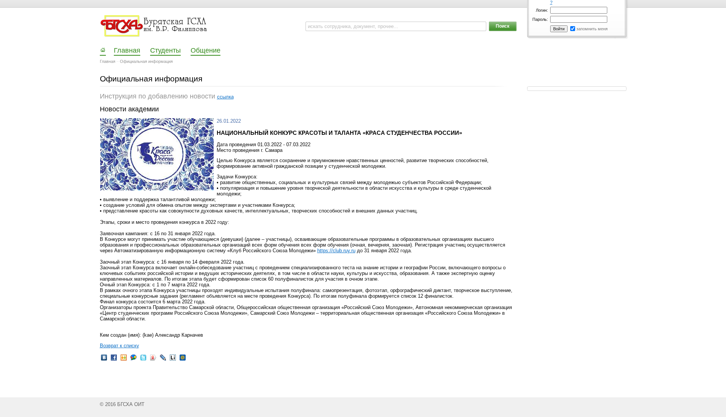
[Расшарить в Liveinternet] (173, 360)
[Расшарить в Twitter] (143, 360)
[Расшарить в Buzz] (133, 360)
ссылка (225, 97)
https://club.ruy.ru (336, 250)
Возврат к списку (119, 345)
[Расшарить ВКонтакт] (104, 360)
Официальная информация (146, 61)
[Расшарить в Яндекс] (153, 360)
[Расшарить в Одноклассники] (123, 360)
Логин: (542, 10)
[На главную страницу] (154, 26)
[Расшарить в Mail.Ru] (182, 360)
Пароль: (540, 19)
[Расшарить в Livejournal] (163, 360)
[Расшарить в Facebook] (114, 360)
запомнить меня (592, 29)
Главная (107, 61)
